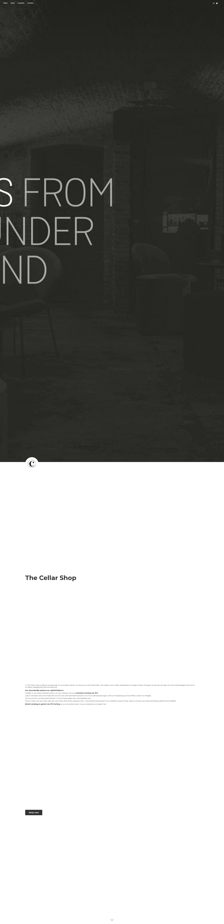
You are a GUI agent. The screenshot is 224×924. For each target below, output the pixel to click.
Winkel (5, 3)
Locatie (21, 3)
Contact (30, 3)
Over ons (12, 3)
